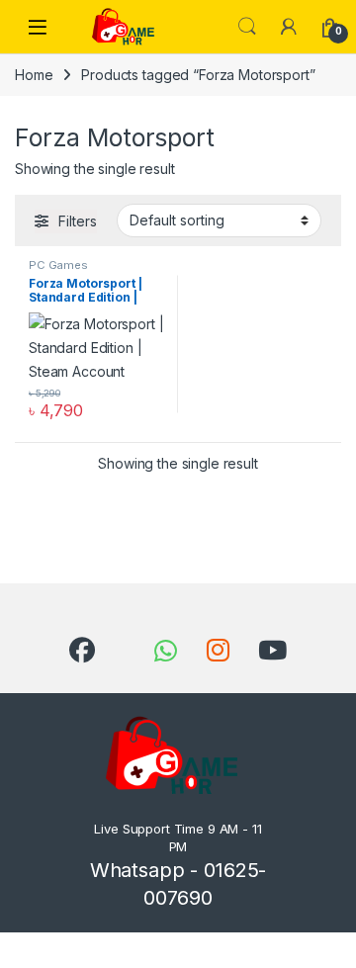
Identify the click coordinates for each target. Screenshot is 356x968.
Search (247, 27)
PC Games (58, 265)
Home (33, 74)
